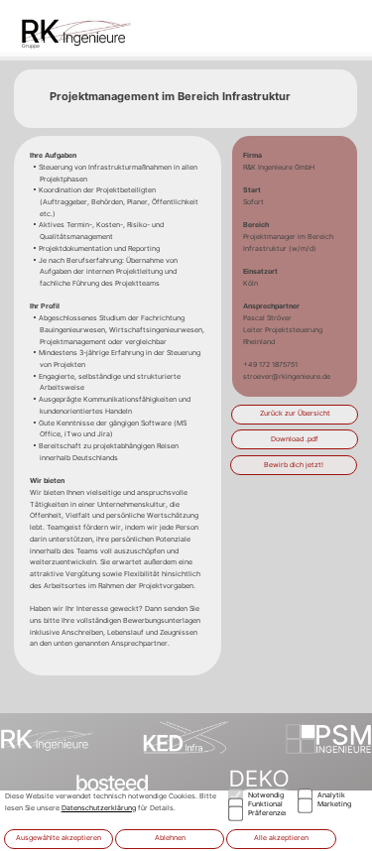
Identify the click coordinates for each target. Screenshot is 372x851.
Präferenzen (267, 812)
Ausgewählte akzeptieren (58, 837)
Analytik (331, 794)
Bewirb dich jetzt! (293, 464)
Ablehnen (170, 837)
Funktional (265, 803)
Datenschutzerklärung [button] (99, 807)
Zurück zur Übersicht (295, 413)
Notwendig (266, 794)
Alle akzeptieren (281, 837)
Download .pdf (294, 438)
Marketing (334, 803)
